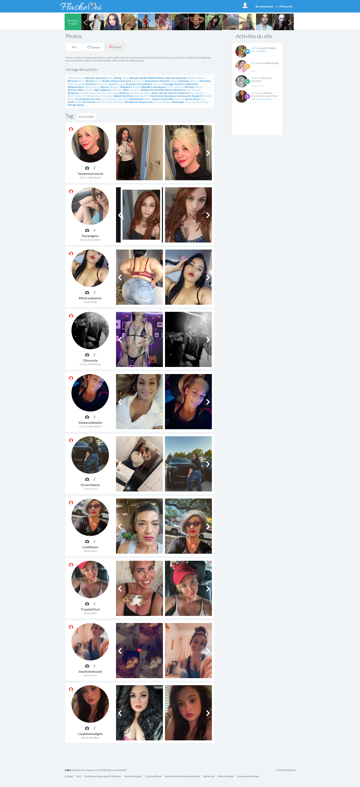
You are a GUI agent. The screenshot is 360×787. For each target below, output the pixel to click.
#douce (104, 86)
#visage (72, 104)
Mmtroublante (90, 298)
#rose (104, 99)
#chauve (194, 80)
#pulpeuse (171, 95)
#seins (156, 99)
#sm (202, 99)
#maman (102, 92)
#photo (90, 95)
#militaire (145, 92)
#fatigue (179, 86)
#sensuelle (167, 99)
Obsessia (90, 360)
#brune (90, 80)
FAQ (78, 776)
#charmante (152, 80)
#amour (79, 78)
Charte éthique (153, 776)
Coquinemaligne (90, 734)
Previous (85, 22)
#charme (164, 80)
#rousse (112, 99)
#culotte (180, 84)
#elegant (114, 86)
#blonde (170, 78)
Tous (74, 47)
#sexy (196, 99)
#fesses (72, 89)
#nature (173, 92)
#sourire (100, 101)
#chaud (174, 80)
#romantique (82, 99)
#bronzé (73, 80)
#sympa (158, 101)
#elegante (126, 86)
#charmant (138, 80)
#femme (189, 86)
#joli (189, 89)
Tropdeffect (90, 609)
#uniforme (202, 101)
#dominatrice (92, 86)
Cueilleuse (90, 547)
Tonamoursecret (90, 173)
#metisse (135, 92)
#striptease (131, 101)
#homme (117, 89)
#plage (109, 95)
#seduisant (123, 99)
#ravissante (184, 95)
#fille (80, 89)
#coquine (131, 84)
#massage (113, 92)
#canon (115, 80)
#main (92, 92)
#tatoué (167, 101)
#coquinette (145, 84)
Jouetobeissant (90, 671)
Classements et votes (248, 776)
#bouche (181, 78)
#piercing (100, 95)
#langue (196, 89)
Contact (69, 776)
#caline (106, 80)
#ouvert (199, 92)
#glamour (105, 89)
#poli (137, 95)
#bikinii (152, 78)
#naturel (183, 92)
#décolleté (192, 84)
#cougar (169, 84)
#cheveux (205, 80)
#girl (97, 89)
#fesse (198, 86)
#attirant (90, 78)
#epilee (136, 86)
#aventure (102, 78)
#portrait (145, 95)
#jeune (169, 89)
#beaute (134, 78)
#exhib (170, 86)
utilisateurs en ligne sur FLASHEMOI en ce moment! (96, 770)
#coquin (121, 84)
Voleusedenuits (90, 422)
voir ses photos (258, 50)
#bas (110, 78)
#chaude (184, 80)
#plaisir (118, 95)
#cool (112, 84)
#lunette (83, 92)
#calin (98, 80)
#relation (206, 95)
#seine (147, 99)
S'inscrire (285, 6)
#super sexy (146, 101)
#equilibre (147, 86)
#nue (192, 92)
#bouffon (192, 78)
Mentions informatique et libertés (182, 776)
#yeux (80, 104)
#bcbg (117, 78)
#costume (158, 84)
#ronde (95, 99)
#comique (103, 84)
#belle (143, 78)
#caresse (126, 80)
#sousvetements (115, 101)
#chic (70, 84)
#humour (135, 89)
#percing (81, 95)
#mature (124, 92)
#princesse (157, 95)
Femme (116, 47)
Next (290, 22)
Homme (95, 47)
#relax (71, 99)
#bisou (161, 78)
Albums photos (226, 776)
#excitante (160, 86)
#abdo (71, 78)
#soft (71, 101)
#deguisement (76, 86)
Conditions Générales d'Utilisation (102, 776)
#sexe (188, 99)
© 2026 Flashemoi (285, 770)
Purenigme (90, 236)
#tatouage (178, 101)
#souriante (89, 101)
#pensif (72, 95)
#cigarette (79, 84)
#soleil (78, 101)
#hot (126, 89)
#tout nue (190, 101)
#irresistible (157, 89)
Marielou (256, 63)
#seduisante (136, 99)
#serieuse (179, 99)
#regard (196, 95)
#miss (155, 92)
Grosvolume (90, 485)
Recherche (209, 776)
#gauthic (89, 89)
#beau (125, 78)
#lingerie (73, 92)
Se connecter (264, 6)
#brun (81, 80)
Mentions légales (133, 776)
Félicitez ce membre (261, 99)
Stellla (254, 48)
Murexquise (257, 92)
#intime (145, 89)
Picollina (255, 78)
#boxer (201, 78)
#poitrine (128, 95)
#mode (163, 92)
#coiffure (91, 84)
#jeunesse (180, 89)
